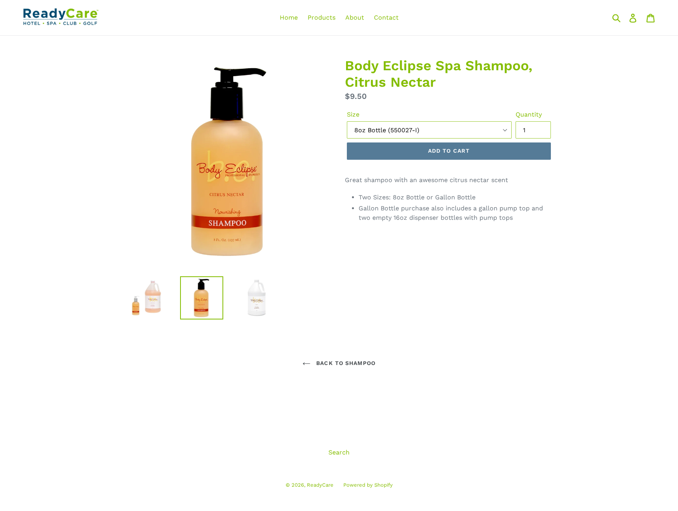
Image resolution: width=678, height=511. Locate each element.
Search (339, 452)
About (354, 17)
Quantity (529, 114)
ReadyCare (320, 485)
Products (321, 17)
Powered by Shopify (368, 485)
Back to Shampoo (344, 363)
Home (289, 17)
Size (353, 114)
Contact (386, 17)
